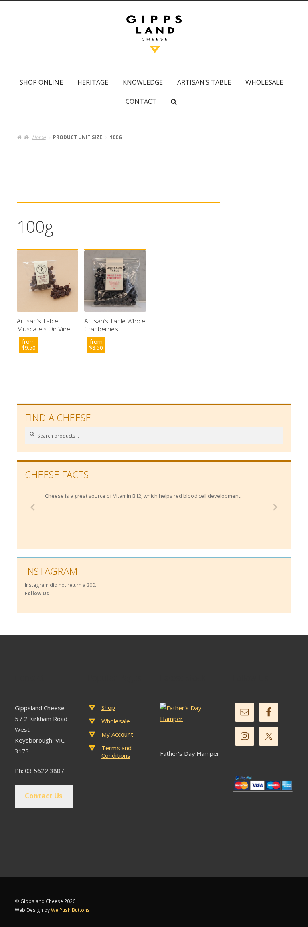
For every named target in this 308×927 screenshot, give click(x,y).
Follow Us (37, 593)
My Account (117, 734)
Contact (141, 101)
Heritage (92, 82)
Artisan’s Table (204, 82)
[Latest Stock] (190, 725)
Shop (108, 707)
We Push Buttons (70, 910)
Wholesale (264, 82)
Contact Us (43, 795)
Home (38, 137)
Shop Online (41, 82)
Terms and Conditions (116, 752)
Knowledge (143, 82)
